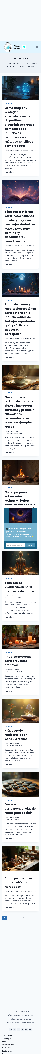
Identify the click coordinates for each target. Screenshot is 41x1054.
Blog (4, 1042)
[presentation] (20, 88)
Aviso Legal (29, 1015)
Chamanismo (8, 1045)
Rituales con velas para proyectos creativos (18, 661)
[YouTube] (30, 1029)
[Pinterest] (22, 1029)
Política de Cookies (15, 1015)
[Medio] (26, 1029)
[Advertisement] (20, 20)
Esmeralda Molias (13, 150)
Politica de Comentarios (20, 1019)
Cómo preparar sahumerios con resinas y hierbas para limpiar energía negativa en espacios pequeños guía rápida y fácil (20, 504)
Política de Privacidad (20, 1011)
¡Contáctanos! (13, 1023)
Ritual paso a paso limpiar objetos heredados (18, 882)
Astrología (6, 1039)
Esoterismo (9, 103)
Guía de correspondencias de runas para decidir (20, 808)
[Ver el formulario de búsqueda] (24, 47)
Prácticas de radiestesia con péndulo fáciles (16, 735)
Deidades (6, 1048)
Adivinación (7, 1035)
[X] (14, 1029)
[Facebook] (10, 1029)
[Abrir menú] (37, 47)
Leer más (9, 172)
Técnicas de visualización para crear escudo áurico (19, 587)
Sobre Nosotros (27, 1023)
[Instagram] (18, 1029)
